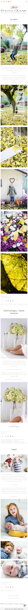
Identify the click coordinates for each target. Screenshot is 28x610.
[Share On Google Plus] (13, 301)
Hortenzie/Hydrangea (7, 440)
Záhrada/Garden (22, 304)
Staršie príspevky (13, 598)
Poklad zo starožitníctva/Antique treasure (10, 441)
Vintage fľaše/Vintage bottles (12, 442)
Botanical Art (9, 439)
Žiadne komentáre (5, 297)
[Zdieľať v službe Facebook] (6, 301)
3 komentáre (4, 433)
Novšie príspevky (14, 595)
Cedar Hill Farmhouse (14, 426)
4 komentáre (4, 584)
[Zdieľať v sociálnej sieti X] (8, 301)
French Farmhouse (19, 439)
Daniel (14, 449)
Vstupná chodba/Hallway (20, 443)
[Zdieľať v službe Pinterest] (11, 301)
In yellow (14, 19)
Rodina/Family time (11, 304)
